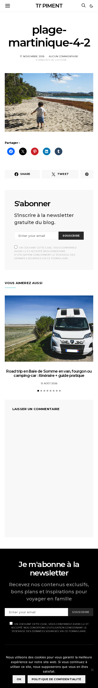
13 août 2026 (49, 383)
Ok (19, 679)
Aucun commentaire (63, 56)
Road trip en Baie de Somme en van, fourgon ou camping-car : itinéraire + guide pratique (49, 373)
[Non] (92, 669)
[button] (91, 6)
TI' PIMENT (49, 6)
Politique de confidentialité (56, 679)
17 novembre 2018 (32, 56)
